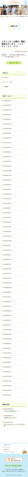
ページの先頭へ (24, 453)
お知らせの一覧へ (14, 62)
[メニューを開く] (25, 2)
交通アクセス (7, 444)
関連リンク (7, 449)
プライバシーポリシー (9, 451)
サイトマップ (7, 447)
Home (2, 16)
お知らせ (7, 16)
